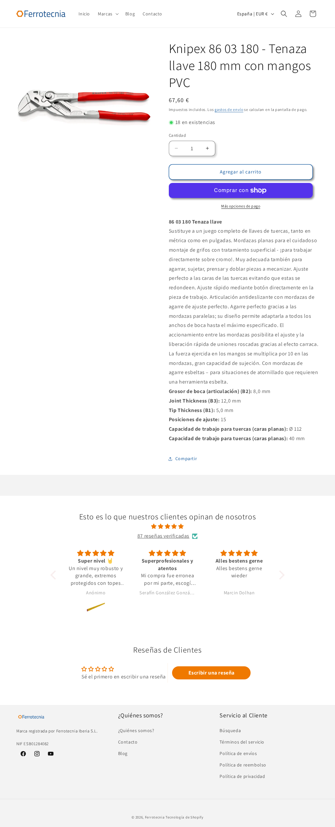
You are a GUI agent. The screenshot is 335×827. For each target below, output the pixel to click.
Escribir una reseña (211, 672)
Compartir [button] (186, 458)
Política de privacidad (242, 776)
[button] (107, 14)
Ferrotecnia (155, 817)
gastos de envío (229, 109)
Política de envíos (238, 753)
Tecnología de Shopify (184, 817)
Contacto (128, 742)
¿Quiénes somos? (136, 730)
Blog (123, 753)
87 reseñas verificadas (163, 535)
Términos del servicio (242, 742)
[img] (167, 526)
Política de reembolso (243, 765)
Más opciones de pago (240, 206)
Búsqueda (230, 730)
